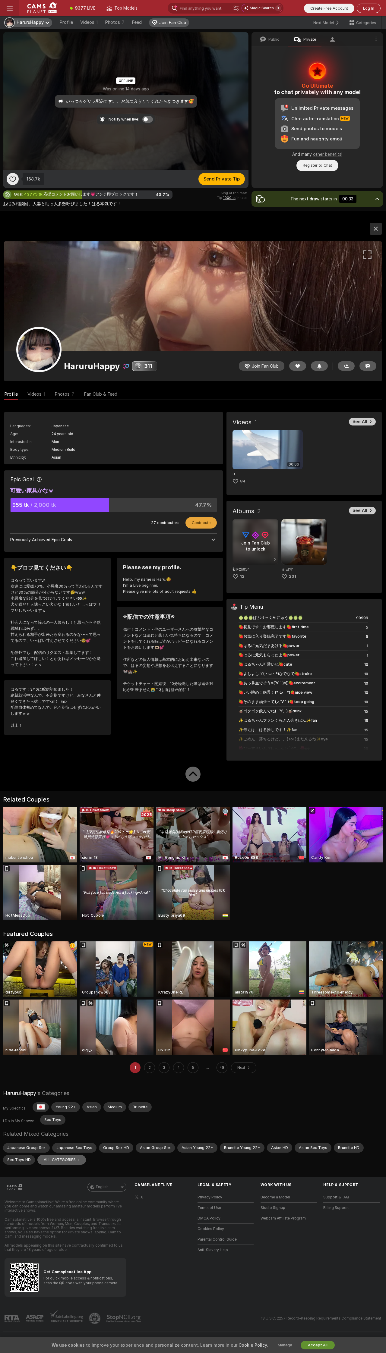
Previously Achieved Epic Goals (41, 539)
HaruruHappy (19, 1093)
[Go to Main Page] (42, 8)
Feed (137, 22)
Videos (89, 22)
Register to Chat (317, 165)
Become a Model (275, 1197)
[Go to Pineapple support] (95, 1318)
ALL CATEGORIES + (62, 1159)
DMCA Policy (209, 1218)
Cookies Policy (211, 1229)
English (102, 1187)
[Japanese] (41, 1107)
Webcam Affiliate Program (283, 1218)
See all (360, 421)
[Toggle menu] (9, 8)
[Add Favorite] (13, 179)
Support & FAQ (336, 1197)
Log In (368, 8)
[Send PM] (367, 366)
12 (242, 576)
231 (292, 576)
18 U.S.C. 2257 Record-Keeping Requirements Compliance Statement (321, 1318)
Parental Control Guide (217, 1239)
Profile (66, 22)
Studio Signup (273, 1208)
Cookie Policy (253, 1345)
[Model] (376, 229)
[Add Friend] (346, 366)
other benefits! (327, 154)
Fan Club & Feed (100, 394)
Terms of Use (209, 1208)
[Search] (236, 8)
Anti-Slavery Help (213, 1250)
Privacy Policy (210, 1197)
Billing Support (336, 1208)
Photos (115, 22)
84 (242, 481)
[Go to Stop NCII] (124, 1318)
